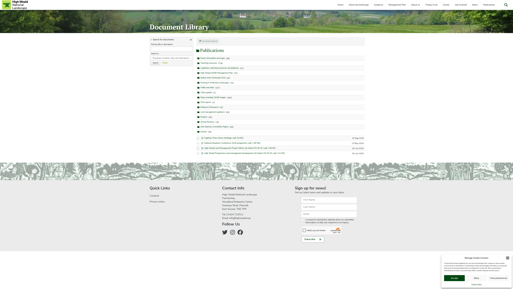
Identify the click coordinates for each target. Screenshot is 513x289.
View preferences (498, 278)
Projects (204, 117)
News (475, 5)
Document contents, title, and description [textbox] (171, 58)
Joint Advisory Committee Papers (214, 127)
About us (415, 5)
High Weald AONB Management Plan (216, 73)
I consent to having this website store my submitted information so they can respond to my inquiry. (329, 221)
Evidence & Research (209, 107)
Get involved (461, 5)
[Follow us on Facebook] (240, 233)
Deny (476, 278)
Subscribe (309, 239)
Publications (489, 5)
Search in (155, 54)
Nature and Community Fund (213, 78)
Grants (446, 5)
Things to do (431, 5)
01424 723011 (234, 215)
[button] (507, 258)
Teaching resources (209, 63)
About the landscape (359, 5)
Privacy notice (477, 284)
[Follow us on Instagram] (232, 233)
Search (155, 63)
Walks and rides (207, 88)
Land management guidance (212, 112)
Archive (203, 132)
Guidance (378, 5)
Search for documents (163, 40)
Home (340, 5)
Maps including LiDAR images (213, 98)
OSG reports (206, 102)
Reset (165, 63)
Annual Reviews (207, 122)
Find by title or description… (162, 44)
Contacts (154, 196)
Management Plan (397, 5)
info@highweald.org (240, 218)
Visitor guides (206, 93)
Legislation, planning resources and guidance (219, 68)
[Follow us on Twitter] (225, 233)
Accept (454, 278)
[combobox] (171, 58)
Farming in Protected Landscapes (215, 83)
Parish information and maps (213, 58)
